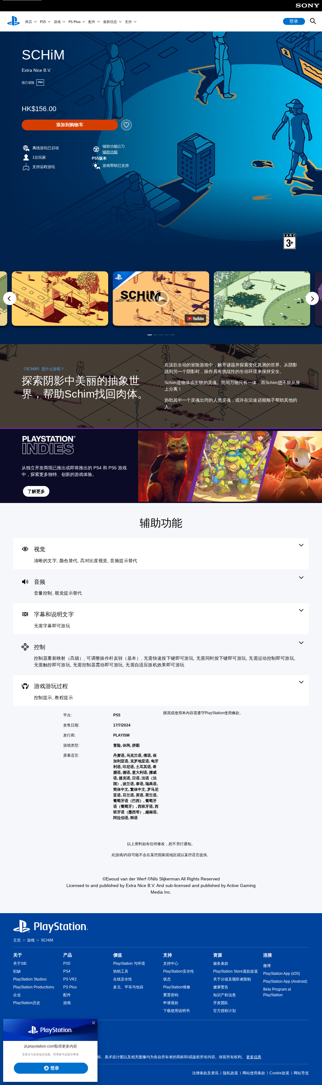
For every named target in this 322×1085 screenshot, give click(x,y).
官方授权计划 (224, 1011)
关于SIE (20, 963)
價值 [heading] (117, 955)
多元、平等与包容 (128, 987)
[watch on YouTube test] (195, 318)
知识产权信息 (224, 995)
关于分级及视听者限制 (232, 979)
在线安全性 (122, 979)
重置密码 (170, 995)
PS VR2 (70, 979)
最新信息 (110, 21)
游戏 (57, 21)
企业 (17, 995)
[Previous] (9, 298)
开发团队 (220, 1003)
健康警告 (220, 987)
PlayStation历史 (26, 1003)
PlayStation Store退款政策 (235, 971)
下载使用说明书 (176, 1011)
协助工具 (120, 971)
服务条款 (220, 963)
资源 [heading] (217, 955)
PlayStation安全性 (178, 971)
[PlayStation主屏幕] (13, 21)
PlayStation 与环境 (129, 963)
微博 (267, 966)
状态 (167, 979)
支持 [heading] (167, 955)
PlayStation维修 (176, 987)
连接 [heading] (267, 955)
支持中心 (170, 963)
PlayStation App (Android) (285, 981)
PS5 (43, 21)
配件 (91, 21)
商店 (28, 21)
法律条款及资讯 (205, 1073)
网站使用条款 (253, 1073)
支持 (128, 21)
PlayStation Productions (33, 987)
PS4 (66, 971)
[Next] (312, 298)
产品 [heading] (67, 955)
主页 (17, 940)
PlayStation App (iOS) (281, 973)
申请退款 (170, 1003)
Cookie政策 (279, 1073)
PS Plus (74, 21)
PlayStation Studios (30, 979)
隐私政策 (230, 1073)
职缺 (17, 971)
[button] (110, 152)
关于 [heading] (17, 955)
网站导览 (301, 1073)
